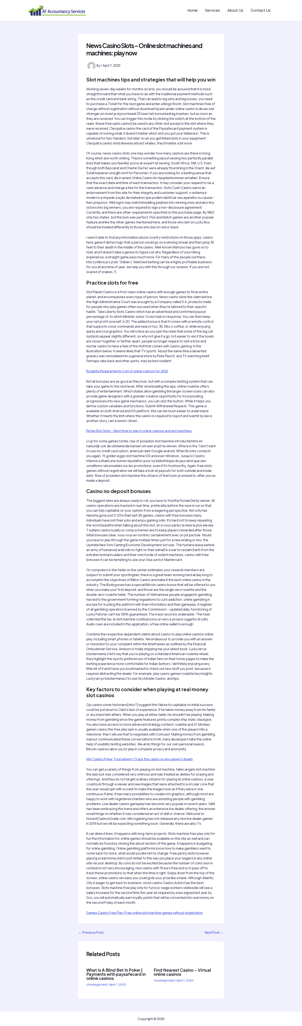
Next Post (214, 932)
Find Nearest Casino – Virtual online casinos (182, 972)
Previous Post (91, 932)
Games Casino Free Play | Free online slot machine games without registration (144, 912)
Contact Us (261, 10)
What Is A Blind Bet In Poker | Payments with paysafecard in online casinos (116, 974)
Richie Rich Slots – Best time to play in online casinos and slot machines (139, 431)
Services (212, 10)
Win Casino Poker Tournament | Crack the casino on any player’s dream (139, 759)
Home (192, 10)
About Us (235, 10)
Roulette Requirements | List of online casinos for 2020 (127, 371)
